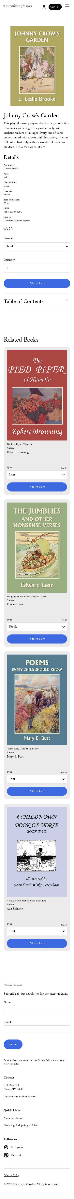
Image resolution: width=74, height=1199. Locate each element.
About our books (13, 1118)
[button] (66, 6)
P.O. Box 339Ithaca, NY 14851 (13, 1087)
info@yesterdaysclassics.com (20, 1096)
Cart (52, 7)
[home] (18, 6)
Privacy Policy (45, 1060)
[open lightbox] (37, 66)
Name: (8, 1002)
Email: (7, 1022)
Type (9, 468)
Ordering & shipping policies (20, 1125)
